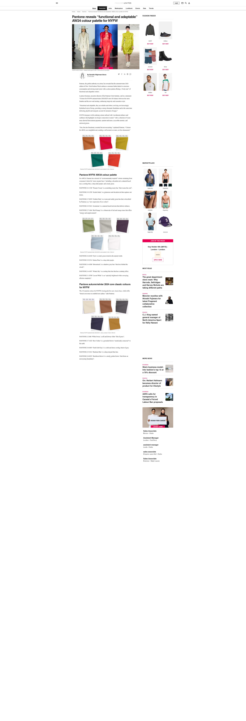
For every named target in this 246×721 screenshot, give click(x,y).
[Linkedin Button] (124, 74)
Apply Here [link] (158, 260)
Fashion (84, 11)
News (78, 11)
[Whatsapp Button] (130, 74)
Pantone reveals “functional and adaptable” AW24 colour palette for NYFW (108, 11)
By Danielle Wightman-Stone (96, 75)
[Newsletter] (182, 3)
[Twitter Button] (118, 74)
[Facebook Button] (121, 74)
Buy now (150, 44)
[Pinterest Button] (127, 74)
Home (73, 11)
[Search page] (186, 3)
